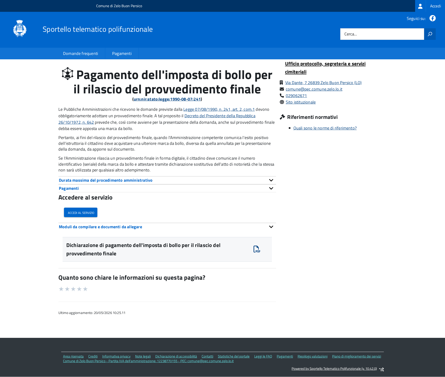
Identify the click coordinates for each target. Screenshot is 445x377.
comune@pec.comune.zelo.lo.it (314, 89)
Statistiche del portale (234, 356)
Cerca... (350, 34)
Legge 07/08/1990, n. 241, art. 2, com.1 (219, 109)
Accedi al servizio (80, 212)
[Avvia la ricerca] (430, 34)
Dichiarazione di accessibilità (176, 356)
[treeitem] (430, 6)
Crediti (93, 356)
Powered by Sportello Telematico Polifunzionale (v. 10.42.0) (334, 368)
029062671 (296, 95)
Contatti (207, 356)
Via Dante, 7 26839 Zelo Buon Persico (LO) (323, 82)
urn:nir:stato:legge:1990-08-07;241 (167, 99)
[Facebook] (432, 18)
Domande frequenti (80, 53)
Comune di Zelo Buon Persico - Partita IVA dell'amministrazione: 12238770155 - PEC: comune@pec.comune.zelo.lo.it (148, 361)
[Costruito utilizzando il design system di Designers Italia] (381, 369)
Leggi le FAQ (263, 356)
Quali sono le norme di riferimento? (325, 128)
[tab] (167, 180)
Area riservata (73, 356)
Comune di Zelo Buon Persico (119, 6)
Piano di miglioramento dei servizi (356, 356)
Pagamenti (122, 53)
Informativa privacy (116, 356)
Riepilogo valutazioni (312, 356)
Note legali (143, 356)
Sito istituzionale (301, 102)
